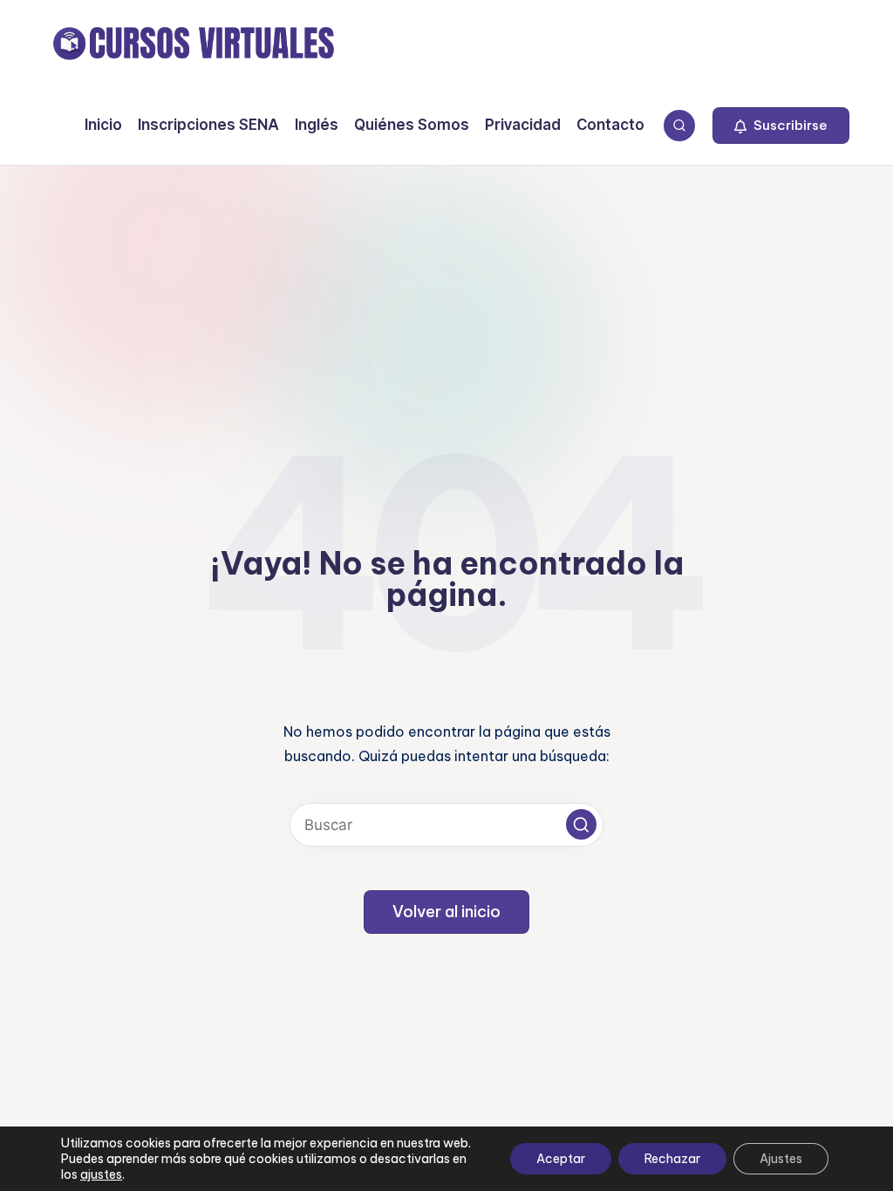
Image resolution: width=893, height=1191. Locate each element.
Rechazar (672, 1159)
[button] (780, 125)
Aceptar (560, 1159)
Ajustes (781, 1159)
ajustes (101, 1174)
